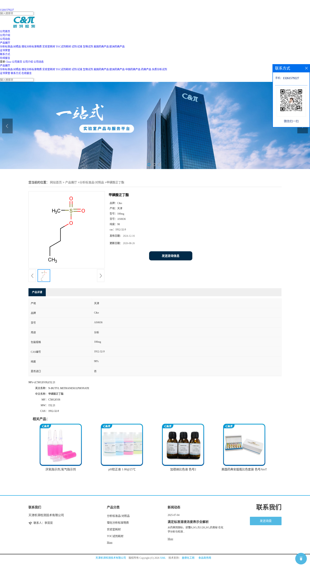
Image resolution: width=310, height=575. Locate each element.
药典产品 (146, 69)
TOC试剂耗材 (63, 46)
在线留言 (27, 73)
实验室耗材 (48, 46)
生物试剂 (88, 46)
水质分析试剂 (159, 69)
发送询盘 (266, 520)
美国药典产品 (101, 46)
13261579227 (7, 9)
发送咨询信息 (170, 255)
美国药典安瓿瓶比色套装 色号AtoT (244, 469)
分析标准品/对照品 (10, 46)
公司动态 (39, 61)
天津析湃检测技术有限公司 (111, 557)
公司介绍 (28, 61)
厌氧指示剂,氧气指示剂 (61, 469)
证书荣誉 (5, 73)
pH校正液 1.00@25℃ (122, 469)
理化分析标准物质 (32, 46)
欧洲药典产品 (117, 46)
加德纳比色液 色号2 (183, 469)
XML (163, 557)
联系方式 (16, 73)
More (109, 542)
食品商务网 (204, 557)
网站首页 (56, 182)
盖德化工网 (188, 557)
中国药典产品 (132, 69)
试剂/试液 (76, 46)
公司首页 (17, 61)
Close (8, 61)
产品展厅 (5, 65)
